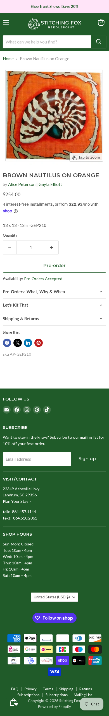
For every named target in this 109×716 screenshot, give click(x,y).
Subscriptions (28, 695)
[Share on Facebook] (7, 343)
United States (52, 597)
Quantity (10, 235)
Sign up (87, 458)
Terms (48, 689)
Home (8, 58)
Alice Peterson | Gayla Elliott (35, 184)
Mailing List (83, 695)
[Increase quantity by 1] (52, 247)
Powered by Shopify (54, 706)
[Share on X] (17, 343)
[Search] (98, 41)
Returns (85, 689)
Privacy (31, 689)
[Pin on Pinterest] (38, 343)
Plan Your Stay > (17, 501)
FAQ (14, 689)
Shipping (66, 689)
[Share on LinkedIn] (28, 343)
